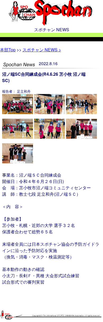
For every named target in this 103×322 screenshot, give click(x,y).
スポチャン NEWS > (41, 50)
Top (8, 50)
